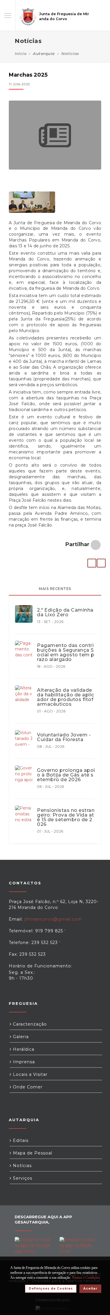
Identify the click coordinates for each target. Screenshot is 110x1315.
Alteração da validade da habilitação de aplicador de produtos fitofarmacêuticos (65, 697)
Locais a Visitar (29, 1074)
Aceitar (90, 1288)
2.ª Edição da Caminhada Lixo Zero (65, 612)
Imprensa (23, 1061)
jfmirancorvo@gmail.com (53, 919)
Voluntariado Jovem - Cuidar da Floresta (64, 737)
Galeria (20, 1036)
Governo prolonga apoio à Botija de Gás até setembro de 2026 (66, 775)
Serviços (21, 1178)
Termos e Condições (86, 1278)
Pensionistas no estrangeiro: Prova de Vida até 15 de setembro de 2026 (65, 817)
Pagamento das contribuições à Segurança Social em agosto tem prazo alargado (65, 652)
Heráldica (22, 1049)
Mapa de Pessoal (31, 1153)
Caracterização (29, 1024)
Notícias (70, 53)
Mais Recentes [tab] (55, 588)
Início (20, 53)
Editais (19, 1140)
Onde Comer (27, 1087)
